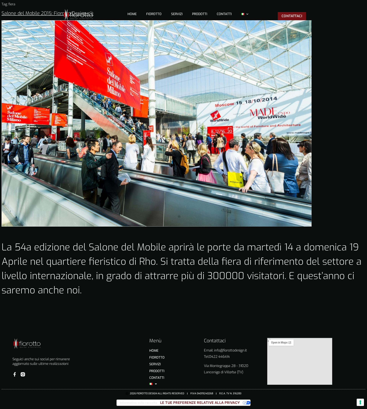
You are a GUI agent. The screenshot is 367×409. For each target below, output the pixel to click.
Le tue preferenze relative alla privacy (200, 403)
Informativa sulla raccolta (138, 403)
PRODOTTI (199, 14)
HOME (132, 14)
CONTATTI (224, 14)
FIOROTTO (154, 14)
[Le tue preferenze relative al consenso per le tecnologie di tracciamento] (360, 402)
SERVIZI (177, 14)
